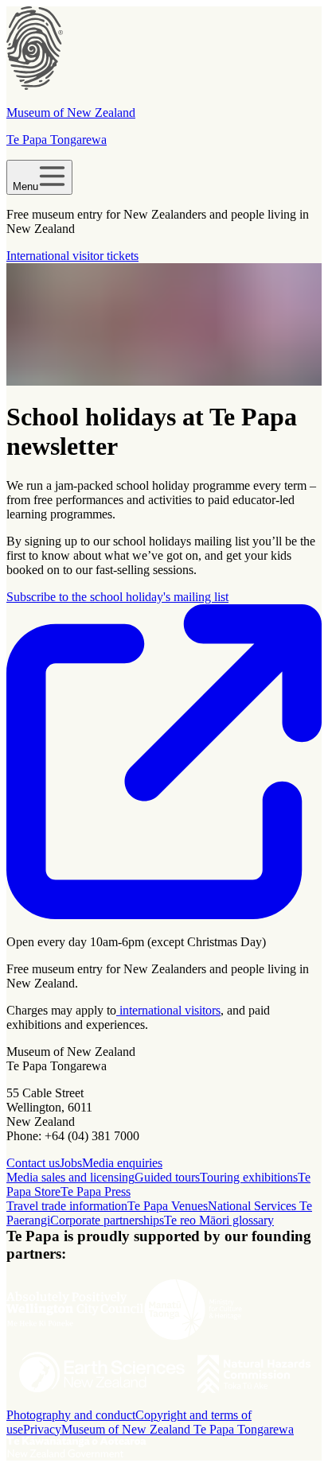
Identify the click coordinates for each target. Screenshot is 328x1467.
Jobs (71, 1163)
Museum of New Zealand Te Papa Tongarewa (177, 1429)
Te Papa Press (96, 1191)
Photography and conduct (70, 1415)
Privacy (42, 1429)
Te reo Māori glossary (219, 1220)
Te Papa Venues (167, 1206)
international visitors (168, 1010)
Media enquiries (122, 1163)
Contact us (33, 1163)
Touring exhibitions (249, 1177)
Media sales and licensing (70, 1177)
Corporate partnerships (107, 1220)
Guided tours (167, 1177)
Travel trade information (66, 1206)
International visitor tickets (72, 255)
